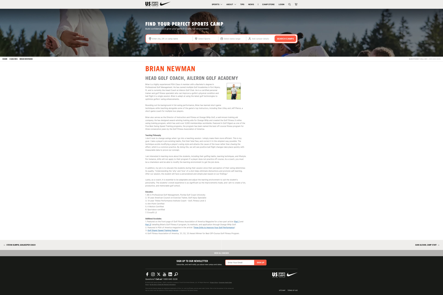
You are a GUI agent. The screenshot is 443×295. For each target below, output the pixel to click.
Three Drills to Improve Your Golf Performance (214, 227)
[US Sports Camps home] (158, 4)
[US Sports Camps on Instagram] (153, 274)
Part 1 (236, 221)
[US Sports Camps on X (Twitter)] (159, 274)
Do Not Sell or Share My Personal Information (163, 284)
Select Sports (204, 39)
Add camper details (260, 39)
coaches (13, 59)
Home (4, 59)
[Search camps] (176, 274)
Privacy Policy (214, 282)
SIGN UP (260, 262)
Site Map (282, 290)
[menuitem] (217, 4)
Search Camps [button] (285, 39)
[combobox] (171, 38)
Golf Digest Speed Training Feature (163, 230)
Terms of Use (292, 290)
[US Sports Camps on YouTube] (164, 274)
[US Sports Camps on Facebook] (147, 274)
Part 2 (148, 224)
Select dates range (232, 39)
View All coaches (221, 253)
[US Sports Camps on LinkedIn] (170, 274)
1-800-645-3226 (170, 279)
